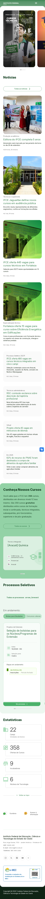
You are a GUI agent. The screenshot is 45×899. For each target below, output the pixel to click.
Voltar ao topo (24, 795)
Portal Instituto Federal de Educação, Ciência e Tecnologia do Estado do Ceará (13, 3)
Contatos (43, 15)
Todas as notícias (22, 88)
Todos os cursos (22, 526)
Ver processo (22, 704)
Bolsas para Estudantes (14, 616)
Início (40, 14)
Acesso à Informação (41, 15)
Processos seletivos (42, 14)
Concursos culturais (34, 616)
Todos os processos (22, 597)
